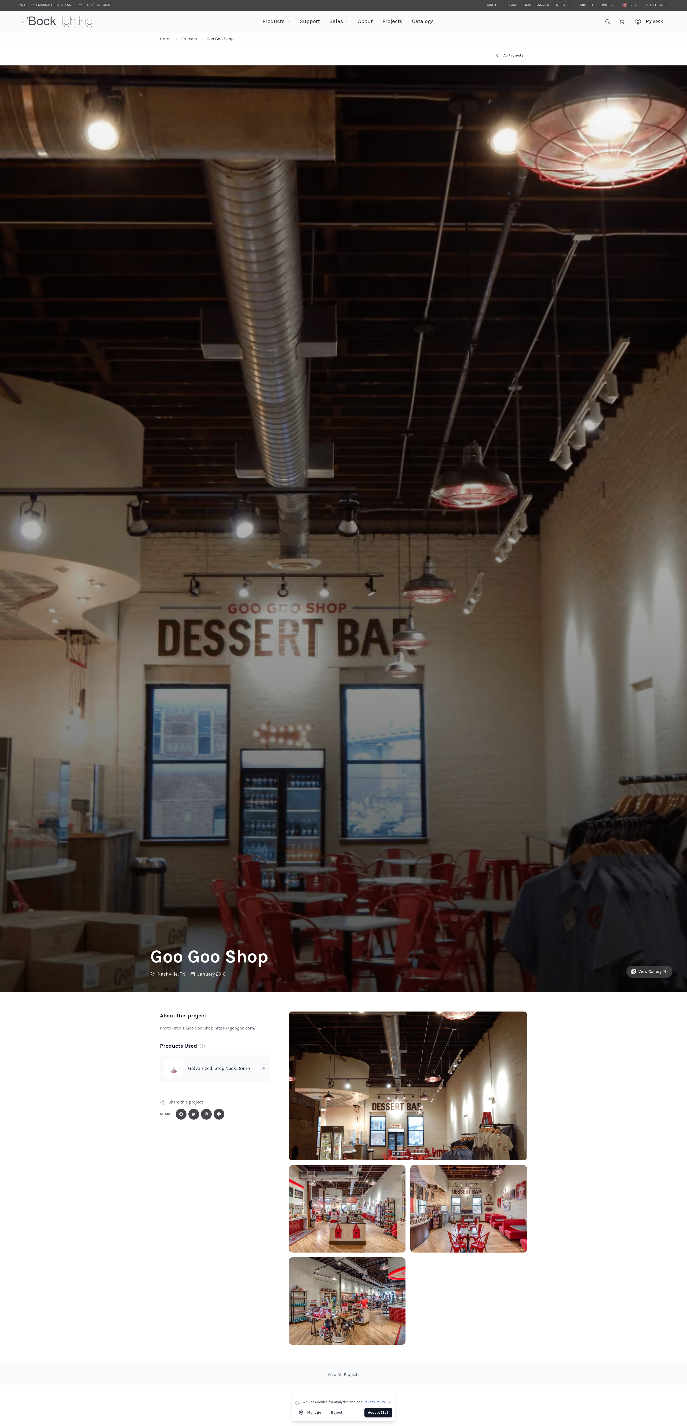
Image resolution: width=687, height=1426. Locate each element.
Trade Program (536, 5)
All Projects (513, 55)
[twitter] (193, 1114)
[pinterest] (206, 1114)
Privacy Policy (374, 1402)
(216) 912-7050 (99, 5)
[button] (408, 1086)
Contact (510, 5)
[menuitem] (276, 21)
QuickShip (564, 5)
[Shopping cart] (622, 21)
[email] (219, 1114)
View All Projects (344, 1374)
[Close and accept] (389, 1402)
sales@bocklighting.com (51, 5)
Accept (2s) (378, 1412)
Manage (314, 1412)
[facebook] (181, 1114)
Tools (605, 5)
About (491, 5)
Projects (189, 38)
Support (586, 5)
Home (165, 38)
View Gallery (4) (653, 971)
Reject (336, 1412)
